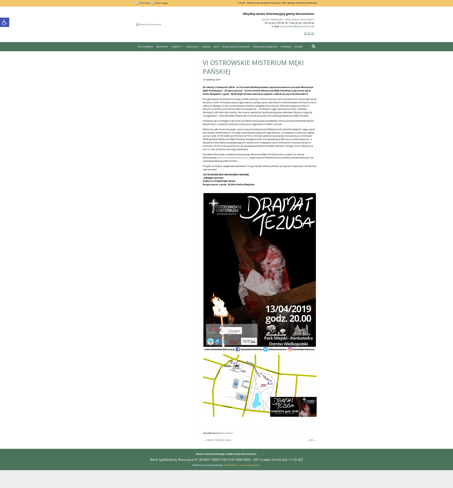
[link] (4, 22)
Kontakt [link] (298, 46)
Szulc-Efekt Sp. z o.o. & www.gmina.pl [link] (242, 465)
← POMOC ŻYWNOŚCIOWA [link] (217, 440)
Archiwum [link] (286, 46)
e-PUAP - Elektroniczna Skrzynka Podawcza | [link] (260, 2)
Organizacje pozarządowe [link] (236, 46)
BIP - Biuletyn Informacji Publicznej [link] (300, 2)
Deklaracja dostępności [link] (265, 46)
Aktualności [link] (162, 46)
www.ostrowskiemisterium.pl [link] (232, 157)
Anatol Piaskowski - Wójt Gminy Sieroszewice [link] (288, 19)
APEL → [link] (313, 440)
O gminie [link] (175, 46)
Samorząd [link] (191, 46)
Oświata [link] (206, 46)
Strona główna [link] (145, 46)
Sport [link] (216, 46)
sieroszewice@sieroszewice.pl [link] (297, 26)
